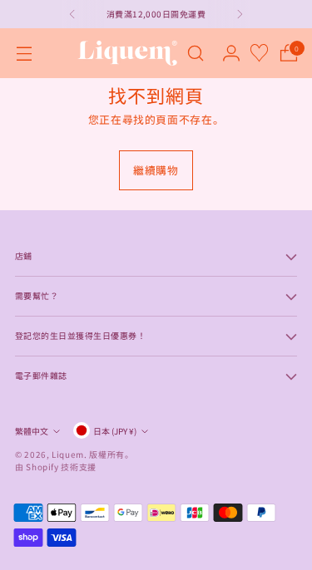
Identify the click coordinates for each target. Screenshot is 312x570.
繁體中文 (31, 431)
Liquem (68, 454)
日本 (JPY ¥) (114, 431)
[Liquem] (127, 53)
